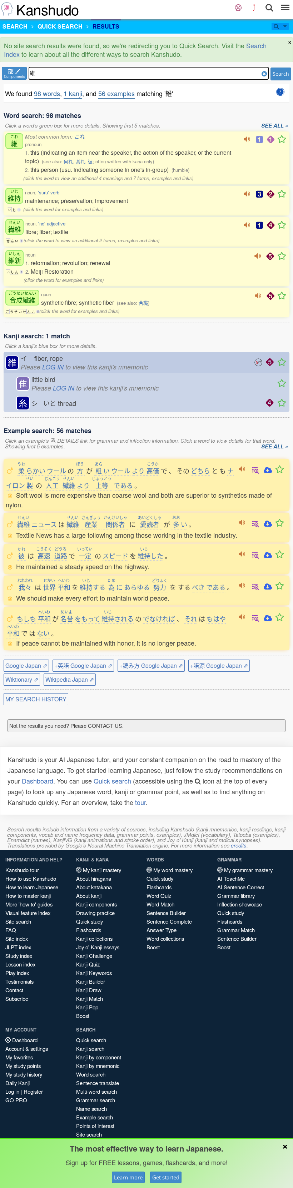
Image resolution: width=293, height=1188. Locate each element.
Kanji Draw (88, 990)
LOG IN (53, 366)
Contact (14, 990)
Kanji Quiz (88, 964)
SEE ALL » (274, 126)
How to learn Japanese (31, 887)
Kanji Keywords (94, 972)
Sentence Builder (166, 912)
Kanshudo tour (22, 870)
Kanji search (90, 1048)
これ (79, 136)
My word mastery (172, 870)
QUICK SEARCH (60, 26)
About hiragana (93, 878)
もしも (26, 618)
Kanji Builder (90, 981)
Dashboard (37, 780)
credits (239, 845)
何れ (68, 161)
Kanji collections (94, 938)
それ (190, 618)
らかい (31, 470)
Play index (17, 972)
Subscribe (16, 998)
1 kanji (73, 93)
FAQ (10, 930)
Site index (16, 938)
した (150, 555)
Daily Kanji (17, 1083)
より (138, 470)
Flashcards (88, 930)
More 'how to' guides (29, 904)
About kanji (88, 895)
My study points (23, 1065)
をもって (87, 618)
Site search (18, 921)
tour (140, 802)
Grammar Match (236, 930)
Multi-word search (96, 1091)
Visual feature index (27, 912)
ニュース (44, 524)
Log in (12, 1091)
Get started (165, 1177)
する (92, 587)
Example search (94, 1117)
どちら (200, 470)
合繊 (143, 302)
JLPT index (18, 947)
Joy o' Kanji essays (97, 947)
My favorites (19, 1057)
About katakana (94, 887)
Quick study (89, 921)
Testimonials (19, 981)
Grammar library (236, 895)
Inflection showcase (239, 904)
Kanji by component (98, 1057)
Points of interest (95, 1125)
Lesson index (20, 964)
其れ (80, 161)
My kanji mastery (101, 870)
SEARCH (15, 26)
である (123, 485)
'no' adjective (51, 223)
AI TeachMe (231, 878)
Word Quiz (158, 895)
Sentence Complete (169, 921)
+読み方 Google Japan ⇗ (151, 665)
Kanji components (96, 904)
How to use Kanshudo (30, 878)
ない (43, 633)
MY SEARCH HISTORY (35, 699)
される (117, 618)
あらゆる (137, 587)
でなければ (159, 618)
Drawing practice (95, 912)
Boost (82, 1015)
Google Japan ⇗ (26, 665)
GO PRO (16, 1100)
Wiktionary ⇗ (21, 679)
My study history (23, 1074)
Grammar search (95, 1100)
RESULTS (106, 26)
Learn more (128, 1177)
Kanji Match (89, 998)
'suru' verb (48, 192)
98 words (47, 93)
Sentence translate (97, 1083)
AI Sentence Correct (240, 887)
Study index (18, 955)
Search (281, 73)
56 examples (116, 93)
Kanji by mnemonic (97, 1065)
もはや (216, 618)
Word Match (160, 904)
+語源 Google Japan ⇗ (219, 665)
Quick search (112, 780)
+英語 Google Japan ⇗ (83, 665)
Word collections (165, 938)
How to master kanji (28, 895)
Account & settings (26, 1048)
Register (33, 1091)
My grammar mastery (248, 870)
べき (198, 587)
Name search (91, 1108)
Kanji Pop (87, 1007)
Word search (90, 1074)
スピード (115, 555)
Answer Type (161, 930)
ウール (56, 470)
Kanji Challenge (94, 955)
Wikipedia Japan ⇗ (69, 679)
